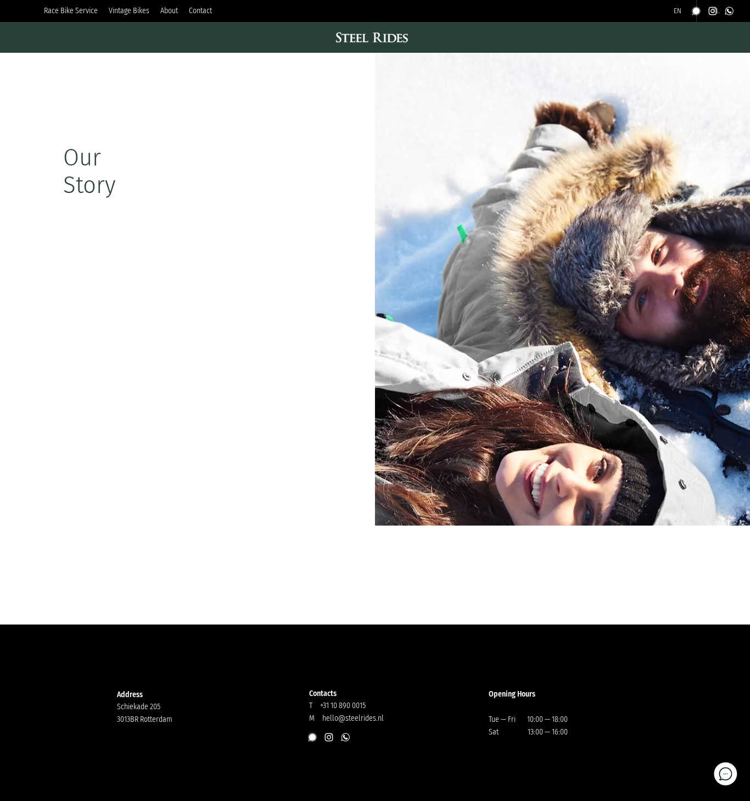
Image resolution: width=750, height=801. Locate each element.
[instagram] (712, 10)
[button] (129, 11)
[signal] (696, 10)
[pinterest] (729, 10)
